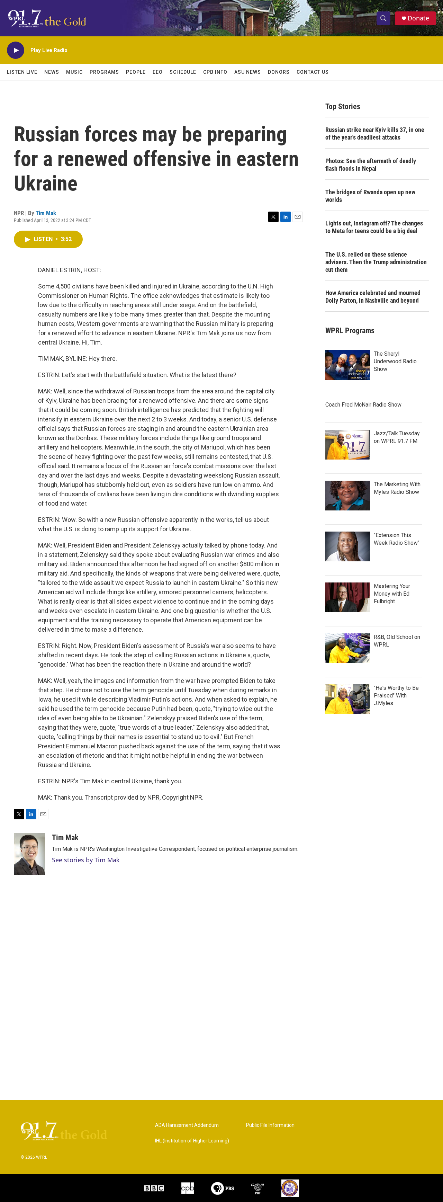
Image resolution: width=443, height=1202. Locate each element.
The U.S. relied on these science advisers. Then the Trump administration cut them (376, 262)
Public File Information (270, 1125)
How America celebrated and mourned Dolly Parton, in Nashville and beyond (373, 296)
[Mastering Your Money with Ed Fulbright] (347, 597)
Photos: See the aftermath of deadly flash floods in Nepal (370, 164)
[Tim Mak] (29, 854)
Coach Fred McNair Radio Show (363, 404)
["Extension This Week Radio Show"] (347, 546)
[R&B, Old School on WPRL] (347, 648)
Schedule (183, 72)
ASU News (247, 72)
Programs (104, 72)
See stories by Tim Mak (86, 860)
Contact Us (313, 72)
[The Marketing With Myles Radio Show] (347, 495)
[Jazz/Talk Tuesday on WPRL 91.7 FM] (347, 445)
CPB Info (215, 72)
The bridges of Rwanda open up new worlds (370, 195)
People (136, 72)
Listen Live (22, 72)
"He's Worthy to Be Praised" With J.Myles (396, 695)
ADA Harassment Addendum (187, 1125)
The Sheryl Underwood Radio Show (395, 361)
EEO (158, 72)
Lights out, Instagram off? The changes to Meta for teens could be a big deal (374, 227)
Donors (279, 72)
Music (74, 72)
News (51, 72)
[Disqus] (221, 1006)
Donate (418, 18)
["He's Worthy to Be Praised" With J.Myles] (347, 699)
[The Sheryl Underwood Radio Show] (347, 365)
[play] (15, 50)
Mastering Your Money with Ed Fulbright (392, 594)
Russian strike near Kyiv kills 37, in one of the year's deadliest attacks (374, 133)
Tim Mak (46, 213)
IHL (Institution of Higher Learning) (192, 1140)
